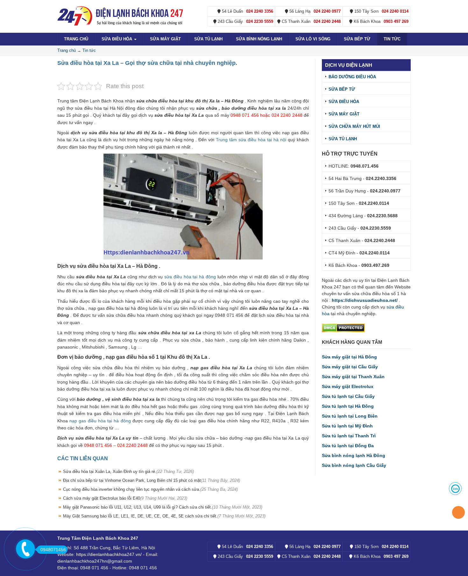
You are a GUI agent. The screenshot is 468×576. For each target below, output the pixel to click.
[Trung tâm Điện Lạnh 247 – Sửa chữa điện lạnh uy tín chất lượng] (121, 15)
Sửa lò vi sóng (312, 39)
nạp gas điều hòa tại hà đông (100, 420)
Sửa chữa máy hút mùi (354, 126)
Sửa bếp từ (357, 39)
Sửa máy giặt (165, 39)
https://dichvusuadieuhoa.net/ (365, 300)
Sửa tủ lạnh (208, 39)
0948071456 (53, 549)
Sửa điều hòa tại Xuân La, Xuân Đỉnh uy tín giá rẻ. (128, 471)
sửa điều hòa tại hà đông (190, 276)
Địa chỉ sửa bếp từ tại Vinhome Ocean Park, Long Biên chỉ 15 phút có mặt (151, 480)
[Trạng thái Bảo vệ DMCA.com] (343, 327)
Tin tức (392, 39)
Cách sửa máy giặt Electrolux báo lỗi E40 (125, 498)
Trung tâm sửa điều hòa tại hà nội (251, 139)
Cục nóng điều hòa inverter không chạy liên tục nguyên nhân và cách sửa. (150, 489)
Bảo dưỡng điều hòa (352, 76)
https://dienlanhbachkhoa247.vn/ (109, 554)
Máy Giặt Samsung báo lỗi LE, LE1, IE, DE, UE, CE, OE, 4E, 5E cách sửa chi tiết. (164, 516)
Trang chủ (76, 39)
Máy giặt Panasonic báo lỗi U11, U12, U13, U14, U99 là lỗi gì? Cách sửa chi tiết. (162, 507)
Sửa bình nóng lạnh (259, 39)
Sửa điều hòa (117, 39)
